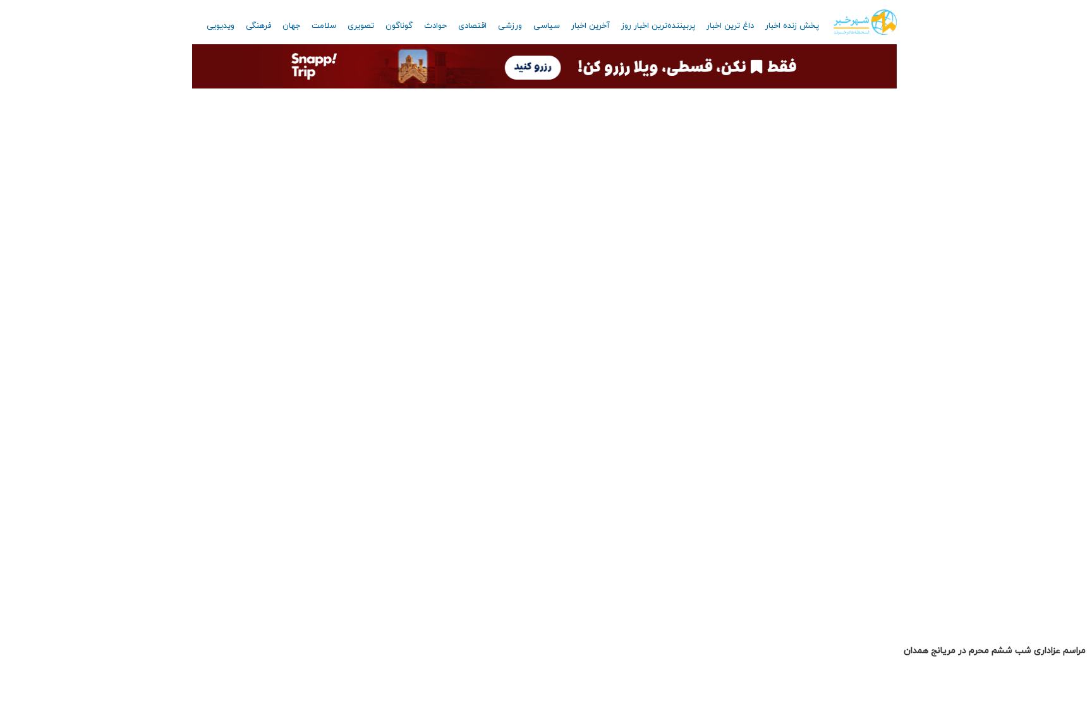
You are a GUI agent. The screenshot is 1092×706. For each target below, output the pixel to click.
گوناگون (399, 26)
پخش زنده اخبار (792, 26)
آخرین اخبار (590, 26)
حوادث (435, 26)
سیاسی (546, 26)
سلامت (324, 26)
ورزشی (510, 26)
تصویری (361, 26)
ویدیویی (220, 26)
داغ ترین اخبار (730, 26)
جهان (291, 26)
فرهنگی (258, 26)
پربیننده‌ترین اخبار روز (658, 26)
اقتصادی (472, 26)
